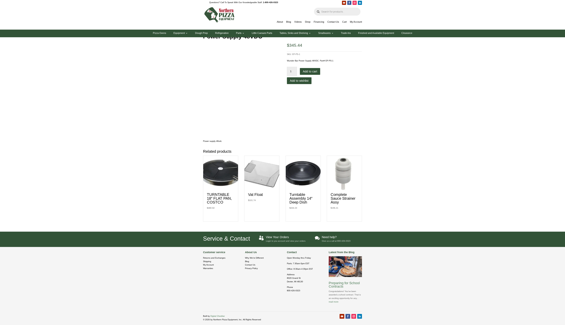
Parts (238, 33)
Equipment (179, 33)
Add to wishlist (299, 80)
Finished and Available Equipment (376, 33)
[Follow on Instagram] (355, 3)
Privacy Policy (251, 268)
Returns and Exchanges (214, 258)
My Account (356, 22)
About (280, 22)
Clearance (406, 33)
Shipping (207, 261)
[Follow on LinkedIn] (360, 3)
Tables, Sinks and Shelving (294, 33)
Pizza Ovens (159, 33)
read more (333, 302)
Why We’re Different (254, 258)
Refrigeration (222, 33)
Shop (307, 22)
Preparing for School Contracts (344, 284)
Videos (298, 22)
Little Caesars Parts (262, 33)
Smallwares (324, 33)
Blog (288, 22)
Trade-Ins (346, 33)
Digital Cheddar (217, 316)
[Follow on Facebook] (349, 3)
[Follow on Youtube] (344, 3)
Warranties (208, 268)
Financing (319, 22)
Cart (344, 22)
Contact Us (333, 22)
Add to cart (310, 71)
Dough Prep (201, 33)
